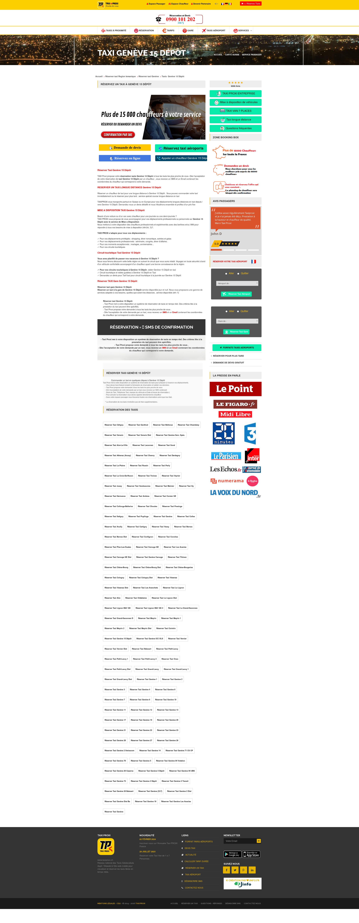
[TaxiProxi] (105, 854)
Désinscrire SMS (193, 881)
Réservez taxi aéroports (183, 148)
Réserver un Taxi (194, 867)
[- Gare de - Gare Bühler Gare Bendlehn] (236, 322)
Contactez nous (194, 887)
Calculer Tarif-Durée (196, 861)
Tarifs (170, 30)
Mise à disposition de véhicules (238, 102)
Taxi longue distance (238, 119)
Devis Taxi (189, 848)
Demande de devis (127, 147)
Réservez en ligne (127, 158)
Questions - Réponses (211, 903)
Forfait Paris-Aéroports (199, 841)
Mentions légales (106, 903)
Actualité (190, 854)
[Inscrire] (259, 841)
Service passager (252, 54)
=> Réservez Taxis (251, 3)
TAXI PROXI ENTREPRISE (238, 93)
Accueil (218, 54)
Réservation (146, 30)
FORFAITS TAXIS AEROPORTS (238, 347)
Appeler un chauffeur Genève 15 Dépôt (184, 158)
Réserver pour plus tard (228, 355)
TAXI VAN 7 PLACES (238, 110)
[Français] (223, 3)
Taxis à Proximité (115, 30)
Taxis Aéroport (215, 30)
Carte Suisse (232, 54)
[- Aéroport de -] (236, 284)
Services (243, 30)
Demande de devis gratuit (228, 362)
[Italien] (230, 3)
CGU (119, 903)
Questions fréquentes (238, 128)
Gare (190, 30)
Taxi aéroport (193, 874)
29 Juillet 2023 (148, 851)
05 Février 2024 (148, 839)
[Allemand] (226, 3)
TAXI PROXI (140, 903)
